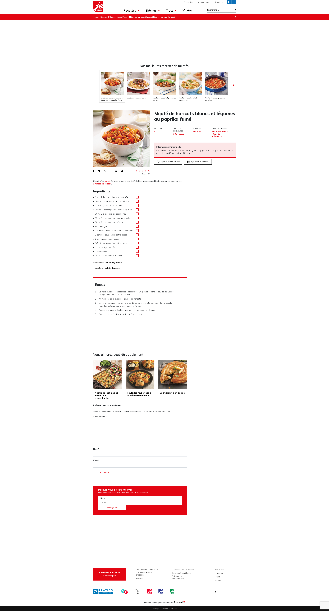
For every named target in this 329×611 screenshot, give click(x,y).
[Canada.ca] (179, 601)
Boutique (219, 2)
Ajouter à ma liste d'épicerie (107, 268)
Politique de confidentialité (178, 577)
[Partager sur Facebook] (93, 171)
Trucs (169, 10)
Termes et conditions (181, 573)
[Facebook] (235, 17)
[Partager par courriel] (122, 171)
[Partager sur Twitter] (99, 171)
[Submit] (234, 9)
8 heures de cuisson (102, 183)
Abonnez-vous (204, 2)
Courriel (97, 460)
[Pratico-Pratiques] (104, 591)
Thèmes (150, 10)
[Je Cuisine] (104, 7)
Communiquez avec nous (147, 569)
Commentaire (100, 416)
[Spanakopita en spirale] (172, 374)
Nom (96, 449)
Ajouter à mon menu (200, 161)
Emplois (139, 578)
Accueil (96, 17)
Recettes (130, 10)
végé (107, 181)
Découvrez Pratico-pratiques (144, 573)
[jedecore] (161, 591)
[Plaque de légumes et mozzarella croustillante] (107, 374)
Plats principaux (115, 17)
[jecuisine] (149, 591)
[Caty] (138, 591)
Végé (125, 17)
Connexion (188, 2)
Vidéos (187, 10)
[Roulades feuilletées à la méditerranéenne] (140, 374)
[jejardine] (172, 591)
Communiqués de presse (183, 569)
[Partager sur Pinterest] (105, 171)
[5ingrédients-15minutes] (125, 591)
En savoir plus (109, 574)
